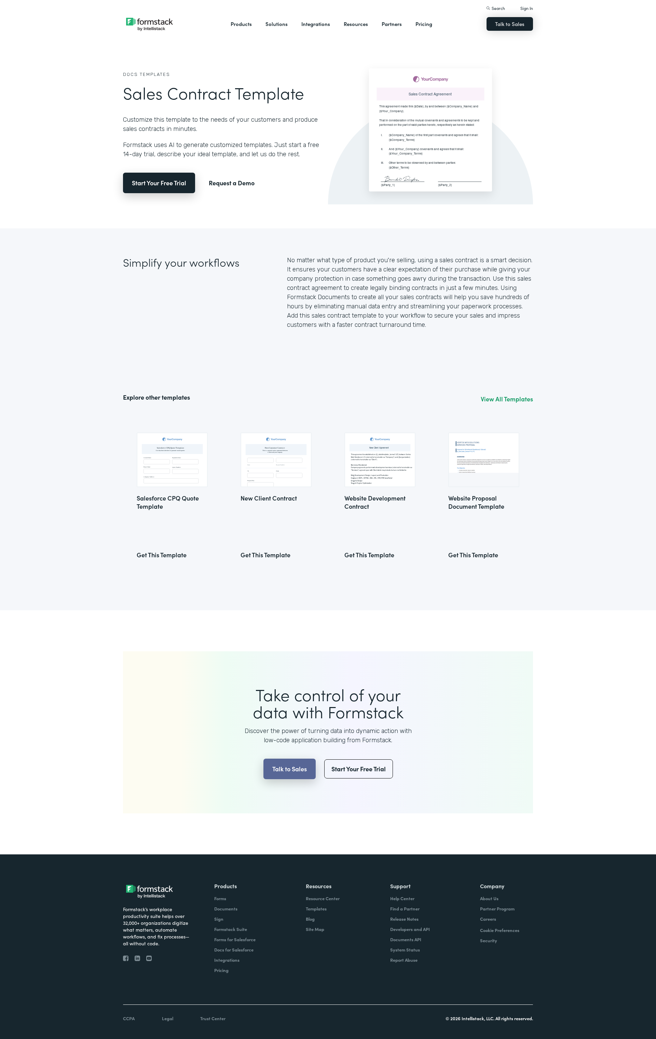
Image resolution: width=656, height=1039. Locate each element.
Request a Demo (232, 182)
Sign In (526, 8)
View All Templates (507, 399)
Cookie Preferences (499, 930)
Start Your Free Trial (159, 182)
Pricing (423, 23)
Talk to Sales (509, 23)
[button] (241, 24)
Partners (392, 23)
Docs (130, 74)
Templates (155, 74)
